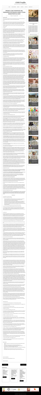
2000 (36, 28)
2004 (33, 29)
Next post (23, 364)
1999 (35, 28)
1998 (33, 28)
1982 (36, 26)
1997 (32, 28)
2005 (35, 29)
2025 (29, 32)
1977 (29, 26)
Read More (13, 378)
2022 (33, 31)
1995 (29, 28)
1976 (36, 25)
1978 (30, 26)
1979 (32, 26)
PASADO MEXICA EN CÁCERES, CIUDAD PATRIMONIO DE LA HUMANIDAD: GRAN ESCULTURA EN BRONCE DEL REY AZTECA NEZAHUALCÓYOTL (14, 373)
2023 (35, 31)
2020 (30, 31)
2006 (36, 29)
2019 (29, 31)
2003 (32, 29)
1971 (29, 25)
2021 (32, 31)
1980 (33, 26)
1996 (30, 28)
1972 (30, 25)
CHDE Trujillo (20, 3)
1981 (35, 26)
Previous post (5, 364)
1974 (33, 25)
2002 (30, 29)
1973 (32, 25)
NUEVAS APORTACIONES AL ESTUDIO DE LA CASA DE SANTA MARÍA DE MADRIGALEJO (5, 372)
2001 (29, 29)
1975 (35, 25)
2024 (36, 31)
